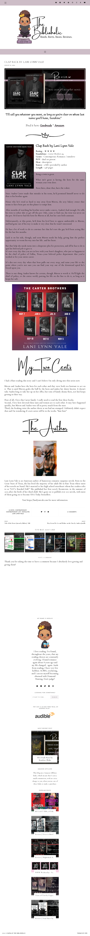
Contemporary (21, 510)
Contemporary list (13, 512)
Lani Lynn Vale (18, 513)
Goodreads (46, 125)
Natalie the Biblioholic (16, 933)
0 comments (71, 512)
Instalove (26, 512)
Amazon (59, 125)
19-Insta (11, 510)
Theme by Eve (82, 933)
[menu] (5, 3)
